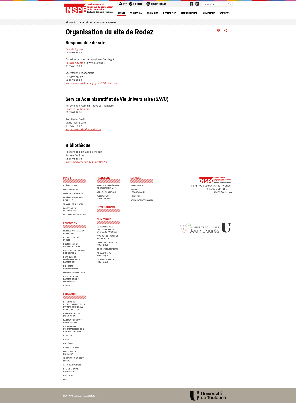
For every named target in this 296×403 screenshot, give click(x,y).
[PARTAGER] (225, 30)
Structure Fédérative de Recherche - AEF (108, 186)
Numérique (208, 13)
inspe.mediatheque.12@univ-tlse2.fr (86, 162)
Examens (67, 335)
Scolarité (152, 13)
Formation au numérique (104, 254)
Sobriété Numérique (107, 249)
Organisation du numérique (106, 260)
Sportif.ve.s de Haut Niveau (73, 359)
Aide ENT (137, 4)
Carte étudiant (71, 347)
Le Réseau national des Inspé (73, 198)
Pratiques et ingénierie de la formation (71, 259)
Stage (66, 339)
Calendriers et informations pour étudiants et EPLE (73, 329)
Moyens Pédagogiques (137, 190)
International (189, 13)
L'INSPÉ (121, 13)
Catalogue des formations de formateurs (71, 279)
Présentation (70, 185)
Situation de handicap (69, 352)
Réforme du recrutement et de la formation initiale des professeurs (74, 305)
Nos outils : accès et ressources (107, 237)
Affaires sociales (72, 364)
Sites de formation (105, 22)
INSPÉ (72, 22)
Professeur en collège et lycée (71, 245)
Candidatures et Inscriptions (71, 314)
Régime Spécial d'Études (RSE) (70, 370)
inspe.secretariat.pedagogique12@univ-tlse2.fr (93, 83)
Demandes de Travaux (141, 200)
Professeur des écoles (71, 238)
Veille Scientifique (106, 192)
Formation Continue (74, 272)
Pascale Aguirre (75, 49)
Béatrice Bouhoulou (77, 109)
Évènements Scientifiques (104, 197)
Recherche (169, 13)
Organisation (70, 189)
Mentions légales (72, 396)
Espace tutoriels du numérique (107, 243)
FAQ (65, 379)
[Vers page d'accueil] (88, 8)
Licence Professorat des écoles (74, 232)
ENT (124, 4)
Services (224, 13)
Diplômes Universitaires (70, 267)
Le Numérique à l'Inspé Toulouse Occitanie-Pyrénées (107, 229)
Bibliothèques (158, 4)
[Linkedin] (197, 4)
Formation (136, 13)
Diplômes (68, 343)
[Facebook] (191, 4)
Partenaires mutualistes (69, 209)
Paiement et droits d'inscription (73, 321)
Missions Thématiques (74, 214)
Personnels (136, 185)
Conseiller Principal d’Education (74, 251)
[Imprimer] (218, 30)
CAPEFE (66, 285)
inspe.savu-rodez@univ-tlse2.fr (83, 129)
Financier (135, 196)
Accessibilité (91, 396)
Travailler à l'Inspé (73, 204)
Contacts (68, 375)
